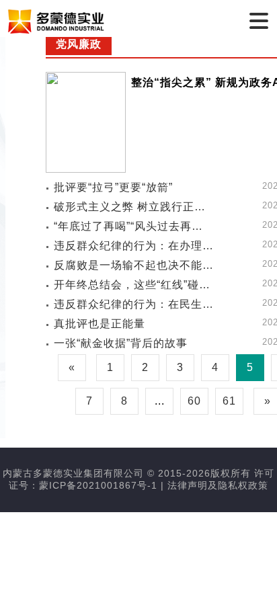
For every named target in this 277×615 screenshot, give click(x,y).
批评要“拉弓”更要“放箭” (113, 187)
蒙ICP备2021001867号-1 (98, 485)
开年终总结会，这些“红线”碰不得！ (133, 284)
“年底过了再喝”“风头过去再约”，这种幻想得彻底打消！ (133, 226)
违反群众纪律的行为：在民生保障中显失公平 (133, 304)
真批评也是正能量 (99, 323)
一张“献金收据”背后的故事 (121, 343)
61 (229, 401)
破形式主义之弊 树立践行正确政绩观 (133, 206)
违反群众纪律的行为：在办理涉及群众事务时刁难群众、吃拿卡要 (133, 245)
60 (194, 401)
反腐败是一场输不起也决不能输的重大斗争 (133, 265)
